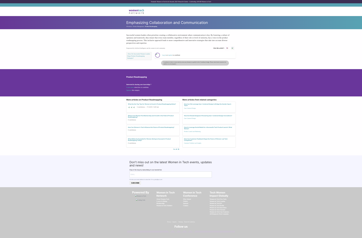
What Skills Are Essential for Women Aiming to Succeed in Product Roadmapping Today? (149, 139)
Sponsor (129, 90)
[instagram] (180, 231)
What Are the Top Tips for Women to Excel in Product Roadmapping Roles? (152, 104)
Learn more (130, 87)
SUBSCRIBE (135, 183)
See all (175, 149)
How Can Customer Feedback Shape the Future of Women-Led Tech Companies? (206, 139)
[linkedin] (174, 231)
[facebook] (168, 231)
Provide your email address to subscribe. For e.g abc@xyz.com (145, 179)
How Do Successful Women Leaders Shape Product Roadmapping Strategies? (138, 56)
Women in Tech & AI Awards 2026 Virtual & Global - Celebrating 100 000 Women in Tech (184, 1)
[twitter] (186, 231)
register (170, 55)
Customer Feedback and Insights (192, 143)
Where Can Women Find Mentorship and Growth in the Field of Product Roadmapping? (151, 116)
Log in (164, 55)
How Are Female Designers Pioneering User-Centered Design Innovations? (208, 115)
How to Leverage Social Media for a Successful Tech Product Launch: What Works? (208, 127)
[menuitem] (162, 199)
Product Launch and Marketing (192, 131)
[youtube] (192, 231)
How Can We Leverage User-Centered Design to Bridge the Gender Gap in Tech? (207, 104)
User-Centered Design (190, 108)
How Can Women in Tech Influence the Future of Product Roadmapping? (151, 127)
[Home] (137, 11)
